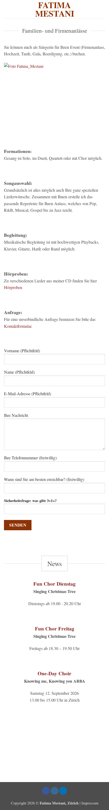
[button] (102, 9)
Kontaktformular (17, 326)
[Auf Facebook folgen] (46, 791)
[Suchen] (6, 9)
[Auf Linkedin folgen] (63, 791)
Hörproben (13, 287)
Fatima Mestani (54, 9)
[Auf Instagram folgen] (54, 791)
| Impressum (89, 803)
